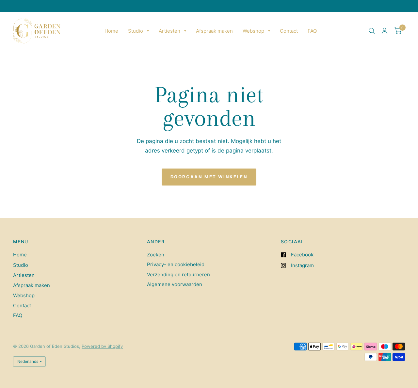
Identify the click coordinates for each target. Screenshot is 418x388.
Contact (289, 31)
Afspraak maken (214, 31)
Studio (135, 31)
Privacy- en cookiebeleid (175, 264)
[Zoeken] (371, 31)
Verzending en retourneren (178, 274)
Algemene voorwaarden (174, 284)
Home (111, 31)
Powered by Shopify (102, 346)
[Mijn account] (384, 31)
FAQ (312, 31)
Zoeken (155, 254)
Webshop (253, 31)
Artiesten (169, 31)
